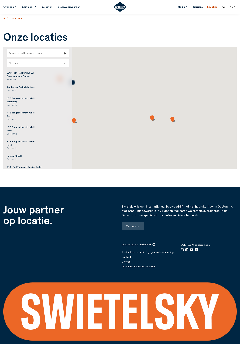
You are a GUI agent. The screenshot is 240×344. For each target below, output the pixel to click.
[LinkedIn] (186, 249)
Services (27, 6)
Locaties (212, 6)
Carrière (198, 6)
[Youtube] (191, 249)
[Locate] (64, 53)
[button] (72, 82)
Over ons (8, 6)
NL (231, 6)
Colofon (126, 261)
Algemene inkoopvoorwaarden (139, 266)
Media (181, 6)
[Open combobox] (64, 63)
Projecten (46, 6)
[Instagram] (182, 249)
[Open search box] (223, 7)
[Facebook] (196, 249)
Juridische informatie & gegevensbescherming (148, 252)
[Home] (4, 18)
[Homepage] (120, 7)
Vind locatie (132, 226)
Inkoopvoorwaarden (68, 6)
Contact (126, 257)
